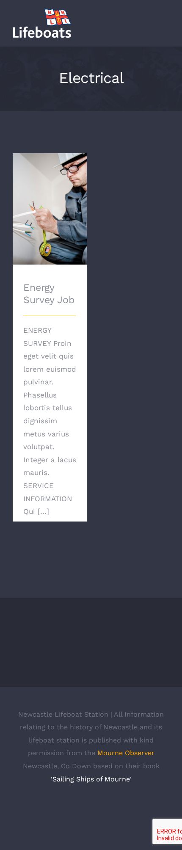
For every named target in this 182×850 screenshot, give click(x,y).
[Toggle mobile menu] (166, 26)
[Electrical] (50, 209)
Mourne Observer (125, 753)
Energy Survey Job (49, 197)
